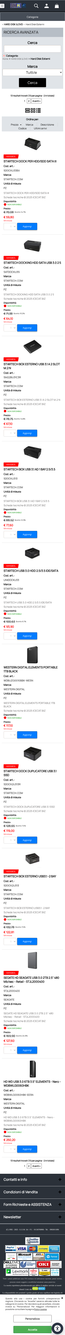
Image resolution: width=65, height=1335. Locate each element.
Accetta (32, 1329)
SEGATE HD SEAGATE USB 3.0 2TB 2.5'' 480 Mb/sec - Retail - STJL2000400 (31, 980)
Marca (32, 66)
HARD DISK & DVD (19, 58)
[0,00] (59, 6)
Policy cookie (40, 1309)
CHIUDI (62, 1298)
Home (5, 58)
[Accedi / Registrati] (48, 6)
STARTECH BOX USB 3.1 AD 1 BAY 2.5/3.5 (29, 469)
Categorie (32, 17)
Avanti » (36, 100)
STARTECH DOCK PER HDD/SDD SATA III (30, 161)
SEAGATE (9, 999)
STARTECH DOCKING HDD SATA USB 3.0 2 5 (32, 263)
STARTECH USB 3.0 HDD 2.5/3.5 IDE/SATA (31, 571)
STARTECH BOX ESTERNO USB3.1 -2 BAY (30, 876)
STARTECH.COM (13, 179)
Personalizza (32, 1318)
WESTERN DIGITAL (14, 689)
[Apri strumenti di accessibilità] (57, 1328)
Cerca (32, 42)
